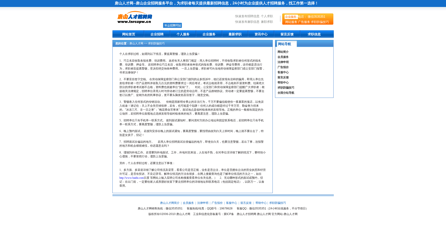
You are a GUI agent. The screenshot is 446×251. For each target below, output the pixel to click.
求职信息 (314, 34)
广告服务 (304, 22)
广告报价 (283, 67)
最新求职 (235, 34)
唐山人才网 (136, 43)
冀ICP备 (229, 214)
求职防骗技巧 (320, 22)
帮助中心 (283, 82)
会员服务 (283, 57)
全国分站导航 (286, 92)
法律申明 (283, 62)
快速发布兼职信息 (247, 21)
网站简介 (283, 51)
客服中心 (283, 72)
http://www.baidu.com (131, 177)
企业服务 (290, 16)
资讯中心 (261, 34)
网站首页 (128, 34)
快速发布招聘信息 (247, 16)
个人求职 (267, 16)
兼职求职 (267, 21)
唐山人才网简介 (170, 203)
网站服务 (291, 22)
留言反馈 (287, 34)
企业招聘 (157, 34)
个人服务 (183, 34)
